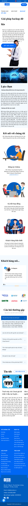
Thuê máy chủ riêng (18, 440)
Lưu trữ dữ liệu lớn (5, 465)
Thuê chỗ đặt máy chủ (19, 442)
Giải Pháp (14, 11)
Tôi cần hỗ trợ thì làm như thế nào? (10, 317)
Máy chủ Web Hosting (6, 469)
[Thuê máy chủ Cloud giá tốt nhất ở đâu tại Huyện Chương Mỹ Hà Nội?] (12, 381)
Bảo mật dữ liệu (4, 455)
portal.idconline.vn (14, 174)
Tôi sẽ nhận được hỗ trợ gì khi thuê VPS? (12, 362)
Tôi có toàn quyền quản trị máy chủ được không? (12, 348)
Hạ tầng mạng (4, 463)
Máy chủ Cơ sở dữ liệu (6, 471)
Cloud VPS (16, 436)
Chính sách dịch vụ (5, 440)
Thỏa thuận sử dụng (18, 459)
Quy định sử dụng (5, 438)
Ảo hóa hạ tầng (4, 457)
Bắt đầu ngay (9, 45)
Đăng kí (24, 4)
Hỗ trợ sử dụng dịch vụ (19, 455)
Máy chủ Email (4, 467)
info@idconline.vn (11, 490)
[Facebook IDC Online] (5, 498)
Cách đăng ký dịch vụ (18, 461)
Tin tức (2, 436)
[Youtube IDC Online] (8, 498)
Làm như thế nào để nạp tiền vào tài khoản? (13, 333)
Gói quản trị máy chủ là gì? (8, 356)
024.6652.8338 (11, 492)
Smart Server (17, 438)
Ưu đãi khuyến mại (18, 467)
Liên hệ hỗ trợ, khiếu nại (19, 453)
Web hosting (17, 432)
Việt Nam (19, 1)
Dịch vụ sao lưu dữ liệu (19, 444)
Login (25, 1)
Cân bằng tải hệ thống (6, 461)
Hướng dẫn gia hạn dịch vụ (20, 465)
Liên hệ (2, 434)
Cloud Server (17, 434)
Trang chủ (4, 11)
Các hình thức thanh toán (19, 463)
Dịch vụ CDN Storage (18, 446)
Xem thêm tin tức (20, 371)
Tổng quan (3, 453)
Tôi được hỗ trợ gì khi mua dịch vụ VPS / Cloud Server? (12, 340)
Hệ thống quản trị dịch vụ (19, 457)
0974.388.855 (4, 1)
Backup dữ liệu (4, 459)
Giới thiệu (3, 432)
